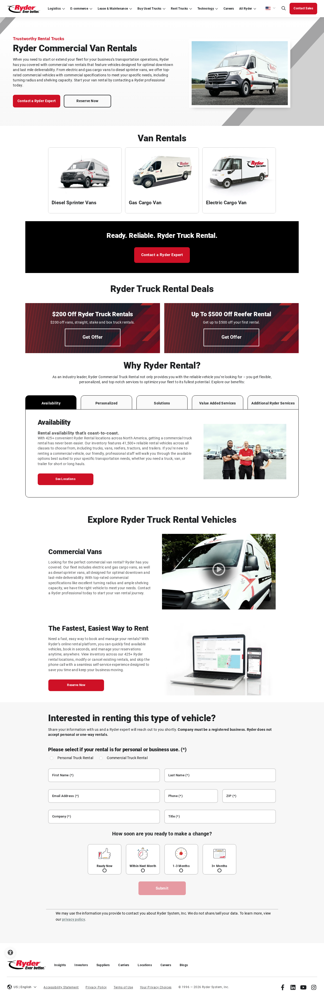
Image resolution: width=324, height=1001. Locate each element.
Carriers (123, 965)
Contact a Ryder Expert (36, 101)
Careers (165, 965)
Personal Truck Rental (75, 758)
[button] (271, 8)
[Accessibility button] (10, 952)
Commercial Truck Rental (127, 758)
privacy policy (73, 919)
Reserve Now (87, 101)
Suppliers (103, 965)
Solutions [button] (162, 403)
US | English (23, 987)
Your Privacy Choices (156, 987)
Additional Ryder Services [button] (273, 403)
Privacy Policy (96, 987)
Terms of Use (123, 987)
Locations (145, 965)
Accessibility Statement (61, 987)
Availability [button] (51, 403)
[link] (282, 987)
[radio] (105, 859)
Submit (162, 888)
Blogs (184, 965)
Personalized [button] (106, 403)
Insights (60, 965)
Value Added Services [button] (217, 403)
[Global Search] (283, 8)
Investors (81, 965)
